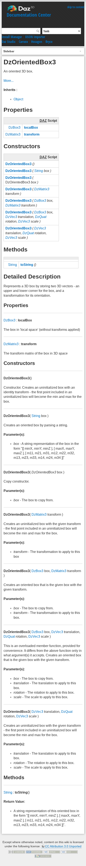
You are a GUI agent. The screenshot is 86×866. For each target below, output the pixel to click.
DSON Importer (35, 37)
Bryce (49, 41)
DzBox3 (14, 127)
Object (18, 99)
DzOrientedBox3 (18, 164)
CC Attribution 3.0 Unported (63, 846)
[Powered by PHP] (34, 852)
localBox (31, 127)
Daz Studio (8, 41)
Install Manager (12, 37)
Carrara (23, 41)
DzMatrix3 (12, 134)
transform (31, 134)
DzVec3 (11, 217)
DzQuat (40, 217)
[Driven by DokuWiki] (43, 855)
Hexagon (36, 41)
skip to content (75, 7)
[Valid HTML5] (51, 852)
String (38, 171)
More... (9, 80)
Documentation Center (29, 14)
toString (26, 264)
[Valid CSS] (69, 852)
